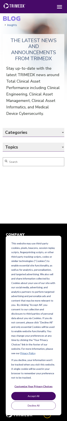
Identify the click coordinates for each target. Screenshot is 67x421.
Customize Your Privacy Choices (33, 386)
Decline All (33, 405)
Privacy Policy (27, 353)
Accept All (33, 396)
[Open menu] (59, 7)
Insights (12, 25)
